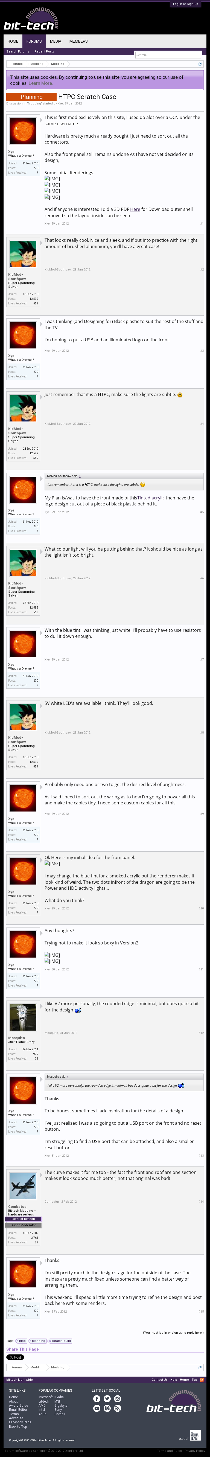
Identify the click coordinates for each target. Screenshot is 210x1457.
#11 (201, 969)
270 (35, 168)
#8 (202, 732)
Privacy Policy (195, 1451)
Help (173, 1380)
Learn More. (41, 83)
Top (194, 1380)
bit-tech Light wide (19, 1380)
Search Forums (17, 51)
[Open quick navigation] (200, 64)
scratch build (61, 1341)
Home (13, 41)
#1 (202, 223)
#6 (202, 578)
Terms (14, 1414)
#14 (201, 1201)
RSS (202, 1380)
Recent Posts (44, 51)
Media (55, 41)
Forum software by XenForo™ (44, 1451)
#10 (201, 908)
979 (35, 1053)
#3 (202, 351)
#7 (202, 659)
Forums (34, 41)
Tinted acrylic (151, 498)
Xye (60, 103)
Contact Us (160, 1380)
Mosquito (16, 1038)
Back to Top (18, 1427)
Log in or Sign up (185, 4)
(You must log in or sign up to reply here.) (173, 1332)
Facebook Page (20, 1422)
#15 (201, 1311)
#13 (201, 1156)
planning (38, 1341)
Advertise (16, 1418)
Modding (34, 103)
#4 (202, 424)
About (13, 1401)
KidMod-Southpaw (17, 276)
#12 (201, 1033)
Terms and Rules (169, 1451)
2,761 (34, 1237)
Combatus (17, 1207)
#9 (202, 814)
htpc (22, 1341)
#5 (202, 512)
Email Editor (18, 1410)
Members (78, 41)
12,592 (34, 298)
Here (135, 209)
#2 (202, 269)
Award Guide (18, 1405)
